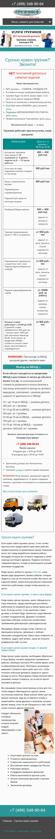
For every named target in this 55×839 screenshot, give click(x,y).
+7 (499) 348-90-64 (27, 3)
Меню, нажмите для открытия (27, 21)
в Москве (36, 571)
